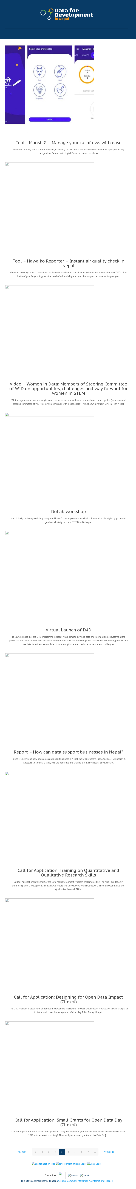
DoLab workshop (68, 511)
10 (95, 1151)
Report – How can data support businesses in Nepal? (68, 752)
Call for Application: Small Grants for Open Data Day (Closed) (68, 1122)
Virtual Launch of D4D (68, 630)
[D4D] (66, 14)
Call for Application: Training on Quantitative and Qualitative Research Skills (68, 873)
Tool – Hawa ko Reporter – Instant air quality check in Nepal (68, 263)
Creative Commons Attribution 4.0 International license (85, 1180)
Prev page (22, 1151)
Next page (109, 1151)
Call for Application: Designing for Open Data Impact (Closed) (68, 999)
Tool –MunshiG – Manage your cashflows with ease (68, 142)
